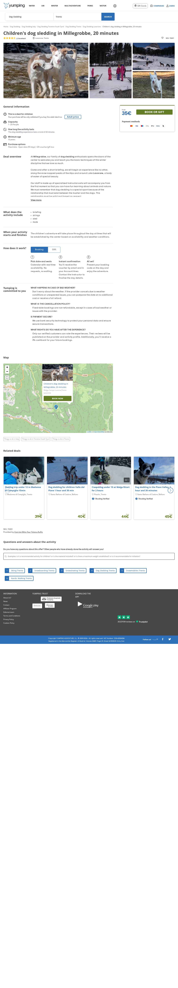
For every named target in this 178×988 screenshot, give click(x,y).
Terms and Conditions (11, 616)
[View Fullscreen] (7, 377)
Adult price (73, 117)
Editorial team (8, 612)
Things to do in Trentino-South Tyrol (36, 439)
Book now (57, 398)
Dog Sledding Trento (105, 570)
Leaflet (89, 432)
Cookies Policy (8, 623)
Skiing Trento (17, 570)
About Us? (7, 598)
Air (42, 5)
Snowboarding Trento (44, 570)
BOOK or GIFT (154, 112)
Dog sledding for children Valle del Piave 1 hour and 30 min (66, 489)
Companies (159, 6)
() (21, 38)
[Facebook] (162, 640)
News (5, 601)
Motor (103, 5)
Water (31, 5)
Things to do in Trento (61, 439)
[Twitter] (169, 640)
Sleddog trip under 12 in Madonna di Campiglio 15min (23, 489)
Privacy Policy (8, 619)
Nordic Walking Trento (21, 578)
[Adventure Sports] (14, 5)
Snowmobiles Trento (135, 570)
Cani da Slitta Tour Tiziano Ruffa (28, 532)
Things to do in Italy (11, 439)
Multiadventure (72, 5)
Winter (54, 5)
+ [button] (7, 367)
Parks (90, 5)
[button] (170, 490)
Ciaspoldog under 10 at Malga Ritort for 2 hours (111, 489)
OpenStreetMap (99, 432)
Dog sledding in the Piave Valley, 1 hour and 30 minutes (153, 489)
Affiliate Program (10, 608)
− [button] (7, 371)
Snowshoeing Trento (75, 570)
